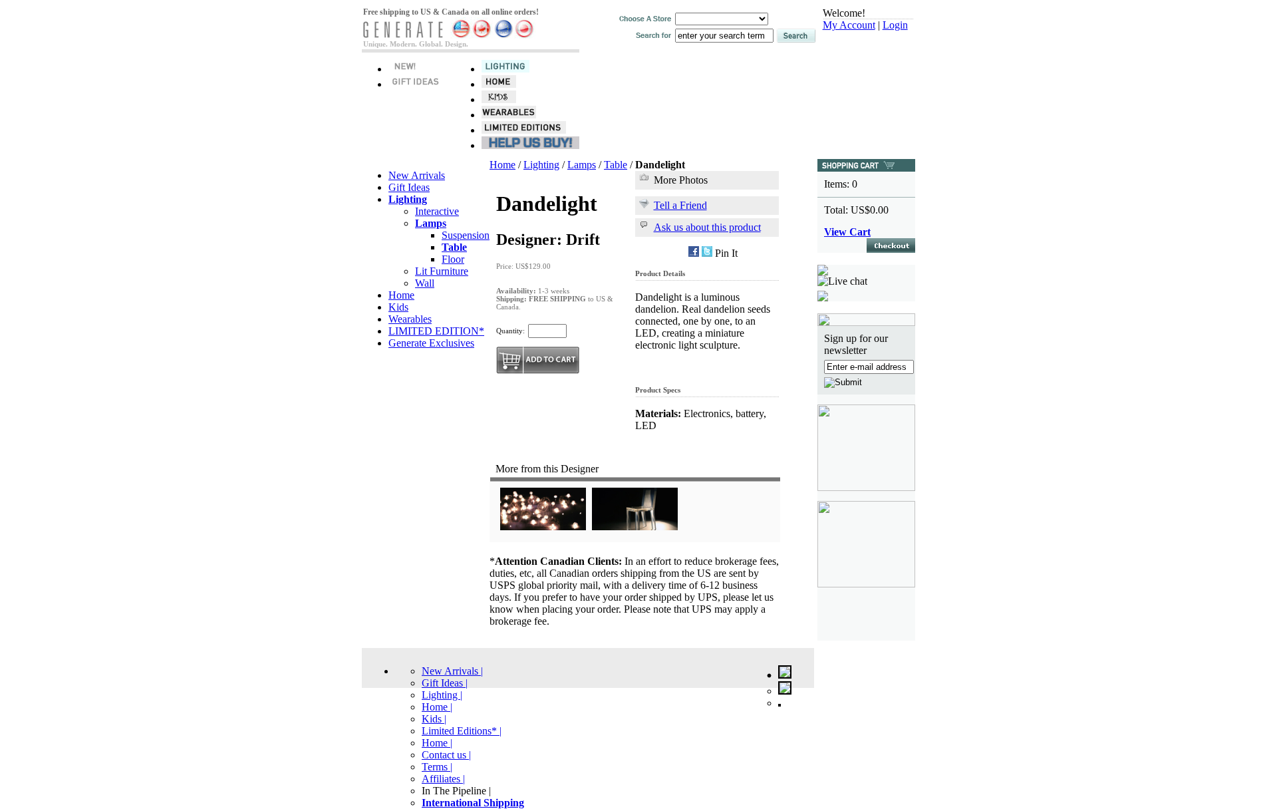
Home (401, 295)
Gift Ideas (409, 187)
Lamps (581, 164)
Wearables (410, 319)
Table (615, 164)
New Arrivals (416, 175)
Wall (424, 283)
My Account (849, 25)
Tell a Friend (680, 205)
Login (895, 25)
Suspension (466, 235)
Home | (437, 707)
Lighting (541, 164)
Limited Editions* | (461, 730)
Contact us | (446, 754)
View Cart (847, 232)
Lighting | (442, 695)
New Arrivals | (452, 671)
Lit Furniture (441, 271)
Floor (453, 259)
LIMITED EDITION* (436, 331)
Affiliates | (443, 778)
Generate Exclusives (431, 343)
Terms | (437, 766)
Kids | (434, 719)
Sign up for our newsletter (856, 344)
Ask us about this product (707, 227)
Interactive (437, 211)
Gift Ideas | (445, 683)
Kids (398, 307)
